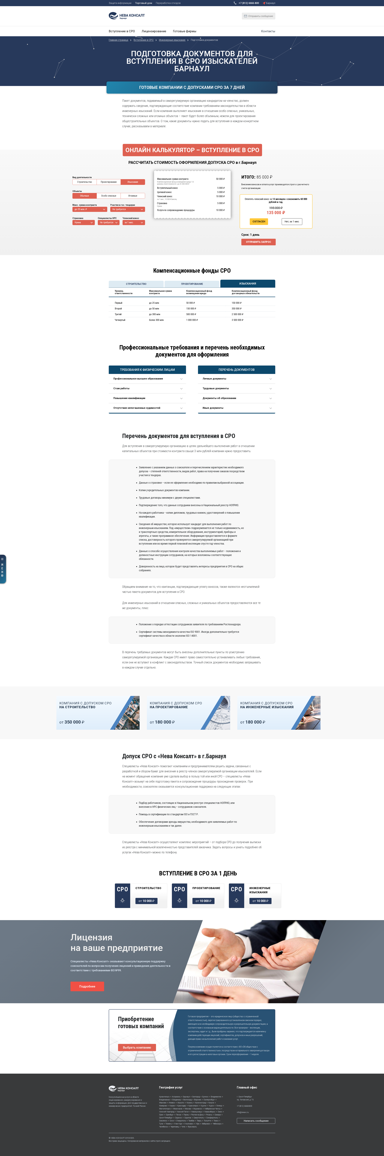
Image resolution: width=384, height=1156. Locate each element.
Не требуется (119, 209)
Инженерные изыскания (172, 40)
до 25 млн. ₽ (81, 209)
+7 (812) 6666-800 (244, 1106)
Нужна (78, 222)
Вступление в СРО (144, 40)
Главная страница (119, 40)
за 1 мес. (129, 222)
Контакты (268, 31)
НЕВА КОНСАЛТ (118, 1138)
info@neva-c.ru (243, 1112)
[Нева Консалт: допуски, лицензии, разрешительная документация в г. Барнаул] (128, 15)
